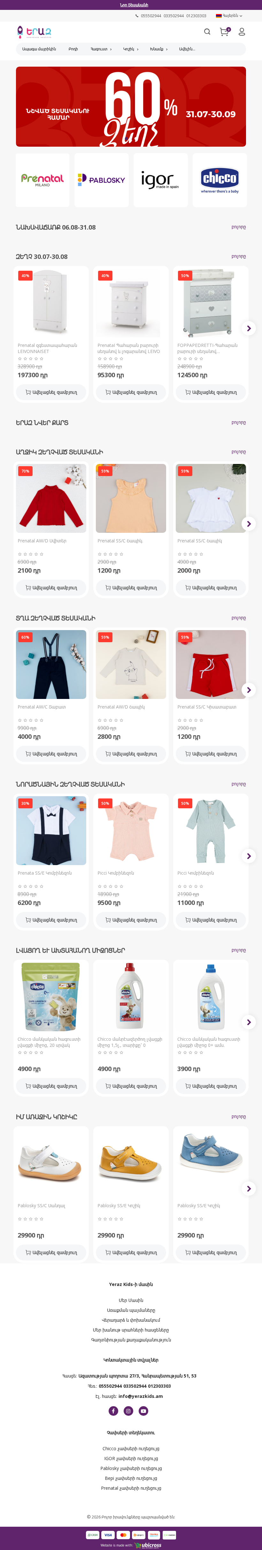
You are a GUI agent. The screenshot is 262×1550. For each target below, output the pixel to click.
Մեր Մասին (131, 1300)
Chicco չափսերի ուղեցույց (131, 1448)
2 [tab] (136, 139)
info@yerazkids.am (141, 1396)
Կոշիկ (128, 49)
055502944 (110, 1386)
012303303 (159, 1386)
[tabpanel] (131, 108)
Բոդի (73, 49)
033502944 (134, 1386)
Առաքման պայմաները (131, 1310)
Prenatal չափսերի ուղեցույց (131, 1488)
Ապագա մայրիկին (39, 49)
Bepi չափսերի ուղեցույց (131, 1478)
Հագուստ (99, 49)
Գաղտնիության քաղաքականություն (131, 1340)
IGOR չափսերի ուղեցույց (131, 1458)
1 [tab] (126, 139)
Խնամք (156, 49)
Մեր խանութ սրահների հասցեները (131, 1330)
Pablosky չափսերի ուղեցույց (131, 1468)
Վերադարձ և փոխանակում (131, 1320)
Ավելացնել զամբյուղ (55, 392)
